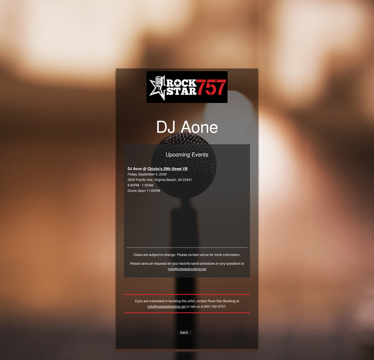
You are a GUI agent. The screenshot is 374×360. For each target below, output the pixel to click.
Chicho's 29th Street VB (168, 168)
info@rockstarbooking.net (187, 268)
